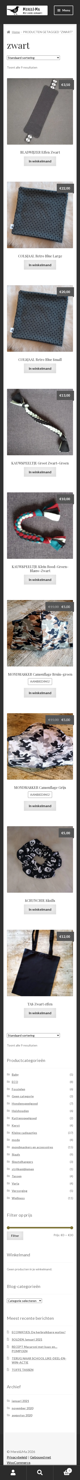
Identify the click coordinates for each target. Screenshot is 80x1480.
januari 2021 (20, 1401)
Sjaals (16, 1154)
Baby (15, 1074)
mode (16, 1140)
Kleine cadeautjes (24, 1133)
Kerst (16, 1125)
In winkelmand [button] (40, 161)
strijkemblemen (23, 1169)
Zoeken (40, 1472)
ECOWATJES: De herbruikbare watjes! (38, 1332)
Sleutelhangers (22, 1162)
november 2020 (22, 1408)
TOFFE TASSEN (22, 1370)
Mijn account (13, 1472)
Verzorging (19, 1191)
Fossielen (18, 1089)
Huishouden (20, 1111)
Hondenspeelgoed (25, 1103)
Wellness (18, 1198)
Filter (15, 1235)
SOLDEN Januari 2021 (27, 1339)
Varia (15, 1183)
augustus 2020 (22, 1415)
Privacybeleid (17, 1457)
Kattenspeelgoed (24, 1118)
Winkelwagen (61, 1469)
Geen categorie (23, 1096)
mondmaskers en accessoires (32, 1147)
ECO (15, 1082)
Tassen (17, 1176)
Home (16, 32)
